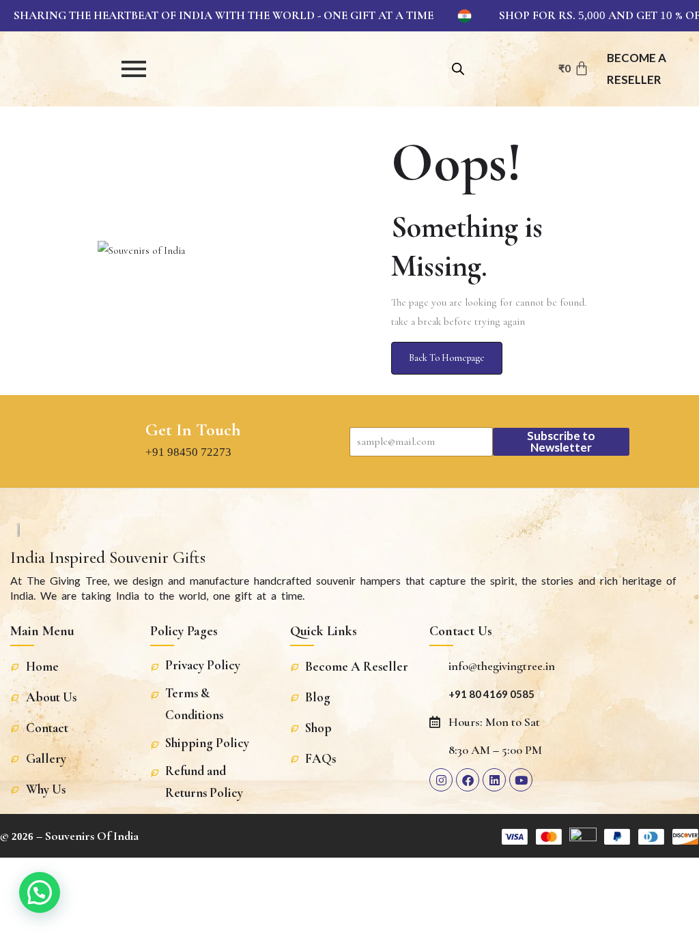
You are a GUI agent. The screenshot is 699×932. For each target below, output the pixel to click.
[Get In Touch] (122, 441)
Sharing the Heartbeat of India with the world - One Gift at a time (223, 15)
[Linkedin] (494, 779)
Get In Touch (193, 430)
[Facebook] (467, 779)
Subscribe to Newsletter (561, 441)
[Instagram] (441, 779)
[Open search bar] (458, 67)
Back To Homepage (447, 358)
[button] (39, 892)
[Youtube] (520, 779)
